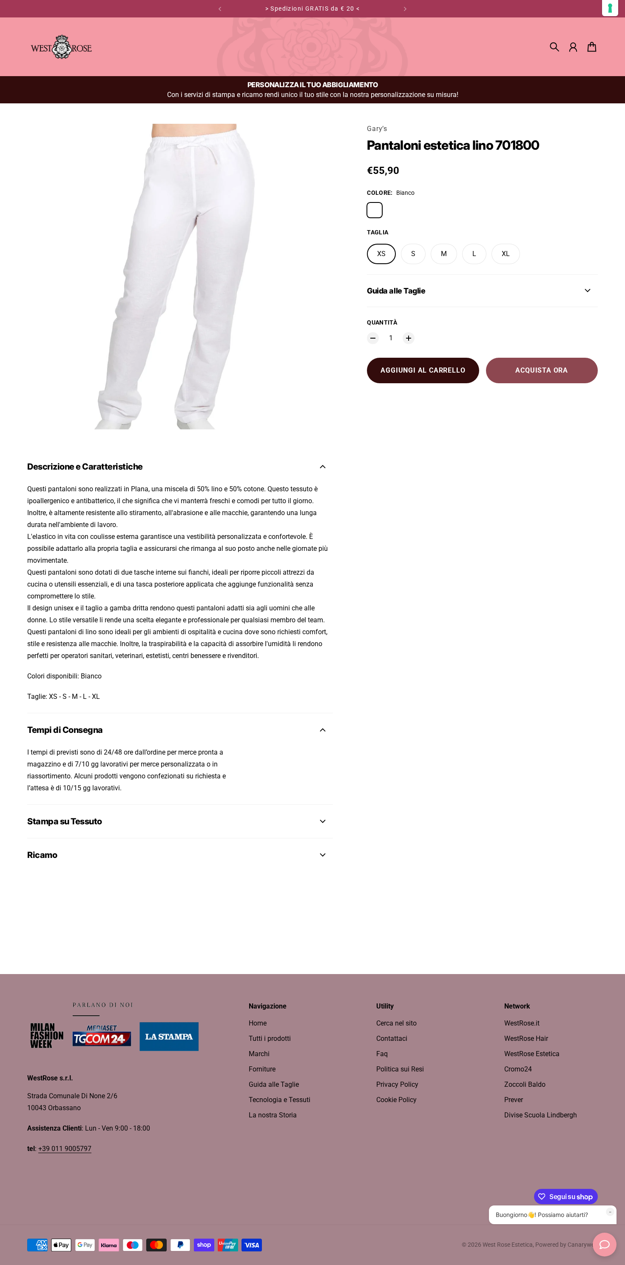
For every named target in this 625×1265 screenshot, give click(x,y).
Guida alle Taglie (274, 1084)
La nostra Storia (273, 1115)
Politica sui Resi (400, 1069)
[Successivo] (405, 8)
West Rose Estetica (508, 1244)
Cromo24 (518, 1069)
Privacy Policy (397, 1084)
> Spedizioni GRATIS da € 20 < (312, 8)
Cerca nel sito (396, 1023)
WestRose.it (522, 1023)
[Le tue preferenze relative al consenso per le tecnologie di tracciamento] (610, 8)
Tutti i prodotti (270, 1038)
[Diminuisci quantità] (373, 338)
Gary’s (377, 129)
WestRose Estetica (532, 1054)
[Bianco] (375, 210)
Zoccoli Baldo (524, 1084)
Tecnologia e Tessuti (279, 1100)
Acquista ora (541, 370)
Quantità (382, 322)
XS (381, 254)
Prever (513, 1100)
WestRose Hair (526, 1038)
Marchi (259, 1054)
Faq (382, 1054)
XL (506, 254)
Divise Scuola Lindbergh (540, 1115)
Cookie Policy (396, 1100)
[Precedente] (220, 8)
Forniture (262, 1069)
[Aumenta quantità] (409, 338)
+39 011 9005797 (64, 1149)
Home (258, 1023)
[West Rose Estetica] (61, 47)
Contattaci (391, 1038)
